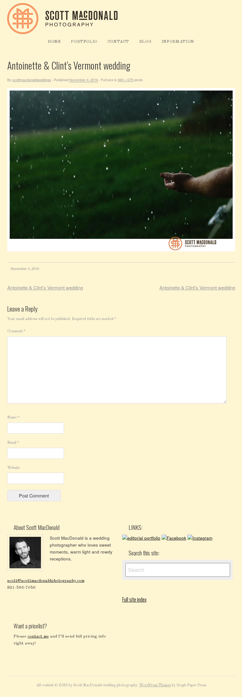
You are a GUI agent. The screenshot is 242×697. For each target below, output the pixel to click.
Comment (16, 331)
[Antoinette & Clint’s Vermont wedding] (121, 250)
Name (13, 417)
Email (13, 443)
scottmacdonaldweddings (31, 79)
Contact (118, 42)
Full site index (134, 599)
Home (54, 42)
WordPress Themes (155, 685)
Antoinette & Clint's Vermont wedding (45, 287)
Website (13, 468)
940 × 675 (125, 79)
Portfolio (84, 42)
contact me (38, 636)
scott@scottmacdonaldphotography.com (45, 581)
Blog (145, 42)
